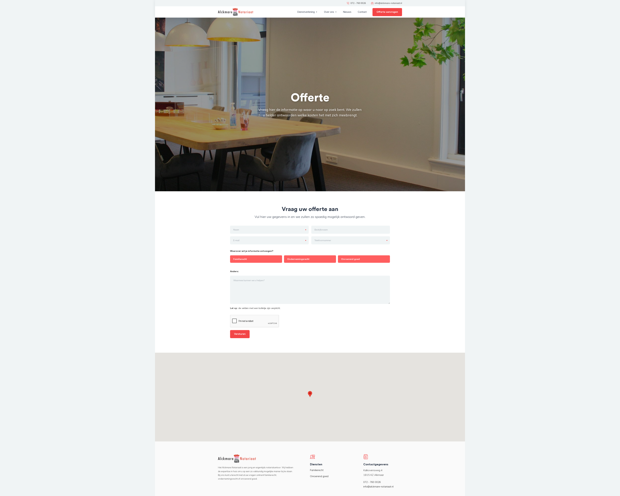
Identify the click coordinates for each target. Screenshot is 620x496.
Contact (362, 11)
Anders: (234, 271)
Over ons (329, 11)
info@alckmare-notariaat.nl (378, 486)
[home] (235, 12)
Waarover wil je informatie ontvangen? (251, 251)
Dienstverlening (306, 11)
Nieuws (347, 11)
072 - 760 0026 (372, 482)
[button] (307, 12)
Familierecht (317, 470)
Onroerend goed (319, 476)
